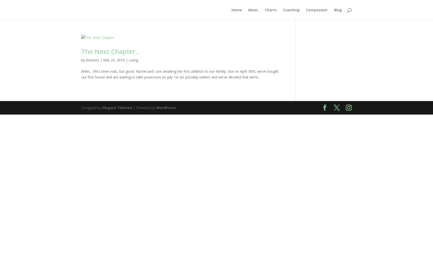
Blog (338, 10)
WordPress (166, 107)
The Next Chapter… (111, 51)
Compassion (317, 10)
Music (253, 10)
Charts (271, 10)
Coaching (291, 10)
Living (133, 60)
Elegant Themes (117, 107)
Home (237, 10)
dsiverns (92, 60)
